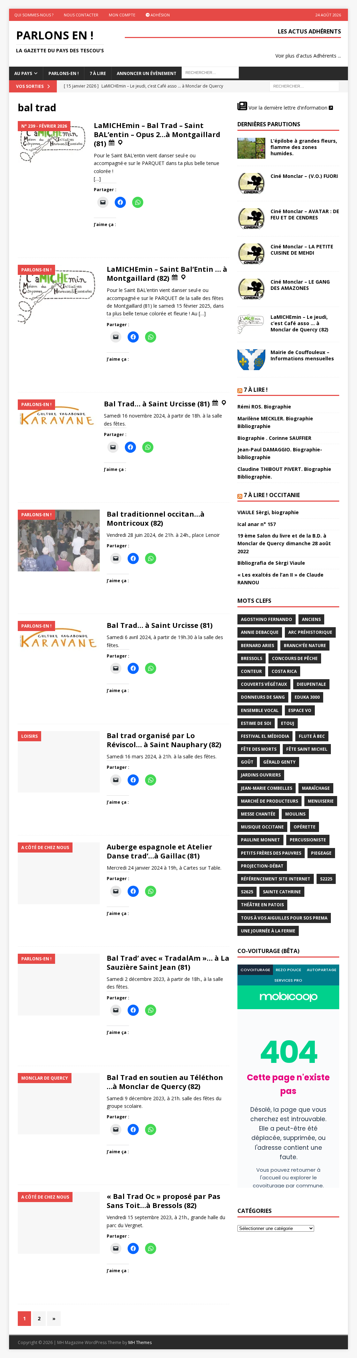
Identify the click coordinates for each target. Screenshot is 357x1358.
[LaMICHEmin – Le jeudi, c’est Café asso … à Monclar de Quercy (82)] (251, 324)
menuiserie (321, 801)
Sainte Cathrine (282, 892)
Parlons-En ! (63, 73)
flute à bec (312, 736)
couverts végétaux (264, 684)
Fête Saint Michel (306, 749)
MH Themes (140, 1342)
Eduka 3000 (307, 697)
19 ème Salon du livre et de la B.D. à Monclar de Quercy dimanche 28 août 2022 (284, 543)
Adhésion (160, 14)
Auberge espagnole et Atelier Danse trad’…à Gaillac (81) (159, 851)
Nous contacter (81, 14)
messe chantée (258, 814)
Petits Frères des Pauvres (271, 853)
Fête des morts (258, 749)
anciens (311, 619)
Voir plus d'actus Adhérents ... (308, 55)
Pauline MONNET (260, 840)
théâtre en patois (262, 905)
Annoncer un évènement (146, 73)
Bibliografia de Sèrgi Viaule (271, 563)
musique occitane (262, 827)
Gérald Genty (279, 762)
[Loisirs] (59, 762)
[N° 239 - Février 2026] (52, 142)
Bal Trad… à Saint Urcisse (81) (158, 403)
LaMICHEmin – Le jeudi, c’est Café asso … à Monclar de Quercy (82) (299, 323)
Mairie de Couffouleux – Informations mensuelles (302, 355)
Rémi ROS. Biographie (264, 406)
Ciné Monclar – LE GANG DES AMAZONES (300, 284)
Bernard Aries (257, 645)
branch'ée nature (305, 645)
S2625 (247, 892)
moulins (295, 814)
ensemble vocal (260, 710)
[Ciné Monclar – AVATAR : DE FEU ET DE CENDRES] (251, 218)
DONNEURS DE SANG (263, 697)
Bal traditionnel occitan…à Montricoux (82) (156, 518)
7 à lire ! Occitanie (272, 495)
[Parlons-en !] (59, 296)
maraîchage (316, 788)
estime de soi (256, 723)
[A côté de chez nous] (59, 873)
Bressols (251, 658)
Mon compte (122, 14)
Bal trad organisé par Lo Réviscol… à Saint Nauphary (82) (164, 740)
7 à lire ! (256, 389)
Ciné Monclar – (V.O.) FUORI (304, 176)
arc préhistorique (310, 632)
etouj (287, 723)
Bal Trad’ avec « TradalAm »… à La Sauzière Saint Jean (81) (168, 962)
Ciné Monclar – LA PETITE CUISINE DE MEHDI (302, 249)
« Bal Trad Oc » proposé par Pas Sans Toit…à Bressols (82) (163, 1201)
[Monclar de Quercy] (59, 1104)
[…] (97, 178)
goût (247, 762)
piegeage (321, 853)
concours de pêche (295, 658)
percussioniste (308, 840)
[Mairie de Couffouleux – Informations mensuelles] (251, 359)
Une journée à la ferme (268, 931)
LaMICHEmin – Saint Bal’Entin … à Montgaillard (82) (167, 273)
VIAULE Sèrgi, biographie (268, 512)
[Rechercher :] (304, 86)
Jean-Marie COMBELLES (266, 788)
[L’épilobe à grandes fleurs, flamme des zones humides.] (251, 148)
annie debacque (260, 632)
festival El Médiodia (265, 736)
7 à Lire (98, 73)
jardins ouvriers (261, 775)
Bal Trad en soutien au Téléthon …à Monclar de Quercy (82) (165, 1082)
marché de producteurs (269, 801)
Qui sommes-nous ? (33, 14)
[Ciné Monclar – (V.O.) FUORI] (251, 183)
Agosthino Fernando (266, 619)
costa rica (284, 671)
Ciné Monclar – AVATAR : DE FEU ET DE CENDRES (305, 214)
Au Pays (23, 73)
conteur (251, 671)
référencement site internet (275, 879)
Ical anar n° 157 (256, 524)
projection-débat (262, 866)
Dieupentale (311, 684)
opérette (305, 827)
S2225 (326, 879)
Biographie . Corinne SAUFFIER (274, 438)
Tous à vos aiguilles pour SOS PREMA (284, 918)
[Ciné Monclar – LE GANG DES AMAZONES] (251, 289)
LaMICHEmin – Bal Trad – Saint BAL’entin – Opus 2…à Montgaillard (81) (157, 134)
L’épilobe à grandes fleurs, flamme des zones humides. (304, 147)
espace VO (299, 710)
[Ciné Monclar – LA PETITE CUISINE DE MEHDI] (251, 253)
